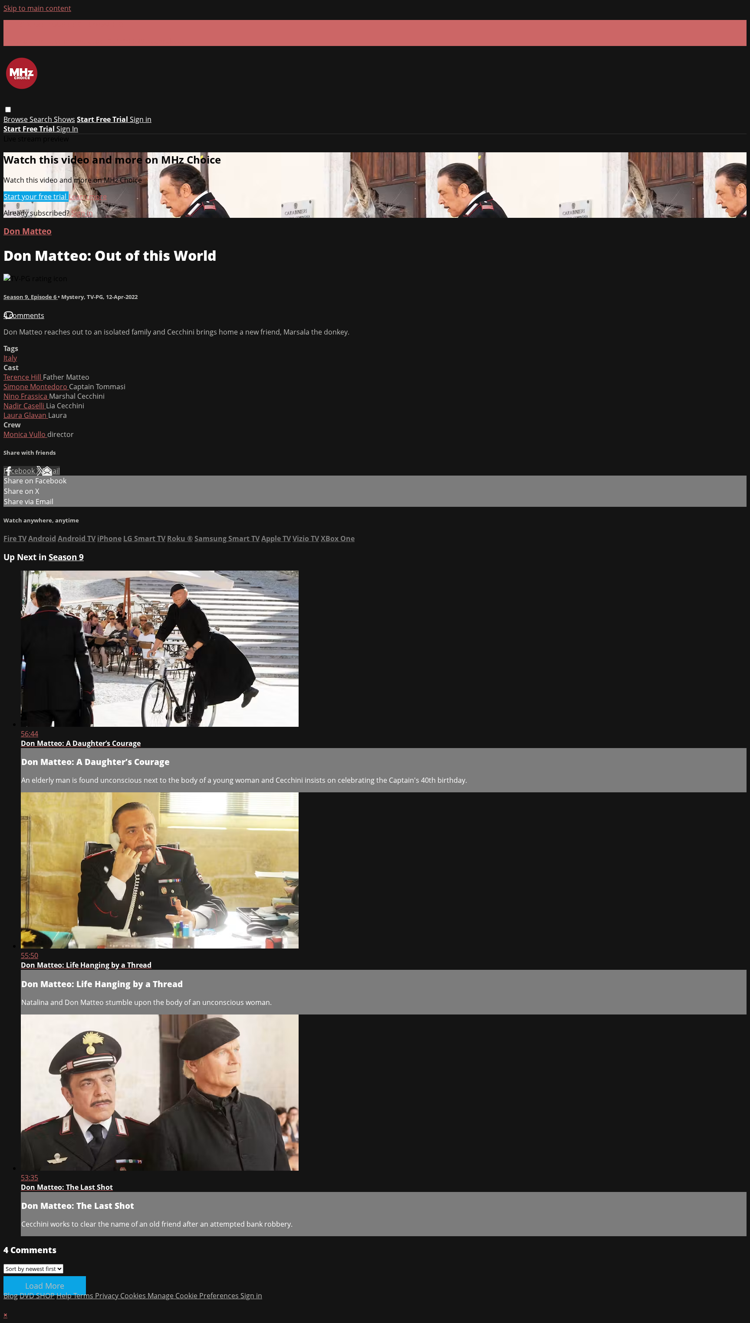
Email (51, 471)
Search (42, 119)
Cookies (134, 1295)
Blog (10, 1295)
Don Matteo (27, 231)
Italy (10, 358)
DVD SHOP (37, 1295)
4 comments (23, 315)
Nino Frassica (26, 396)
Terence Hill (23, 377)
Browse (16, 119)
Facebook (19, 471)
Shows (64, 119)
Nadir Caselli (24, 405)
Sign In (67, 129)
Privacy (107, 1295)
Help (64, 1295)
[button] (8, 109)
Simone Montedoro (36, 386)
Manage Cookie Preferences (194, 1295)
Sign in (140, 119)
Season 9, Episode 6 (30, 297)
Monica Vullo (25, 434)
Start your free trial (36, 196)
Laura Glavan (25, 415)
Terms (84, 1295)
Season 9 (66, 557)
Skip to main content (37, 8)
